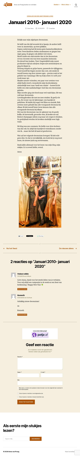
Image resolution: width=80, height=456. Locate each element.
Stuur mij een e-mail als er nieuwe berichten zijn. (31, 397)
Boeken (56, 4)
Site (18, 380)
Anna (31, 28)
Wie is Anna (65, 4)
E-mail (43, 372)
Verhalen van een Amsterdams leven (40, 16)
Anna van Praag (14, 451)
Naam (19, 372)
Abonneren (36, 439)
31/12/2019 (41, 28)
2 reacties (52, 28)
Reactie (20, 357)
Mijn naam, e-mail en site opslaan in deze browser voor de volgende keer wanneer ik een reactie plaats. (41, 388)
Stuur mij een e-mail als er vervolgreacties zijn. (31, 393)
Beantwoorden (22, 289)
